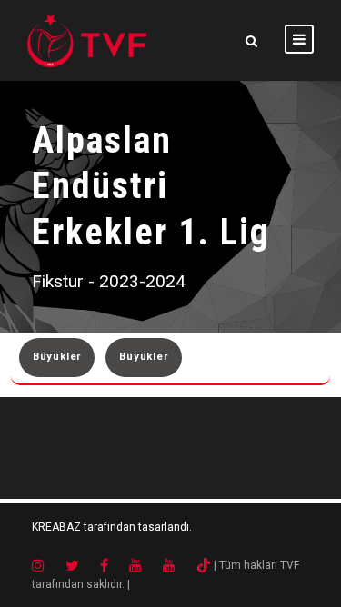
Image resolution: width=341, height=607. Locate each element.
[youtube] (144, 565)
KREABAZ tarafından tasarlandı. (112, 527)
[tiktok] (203, 565)
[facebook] (113, 565)
